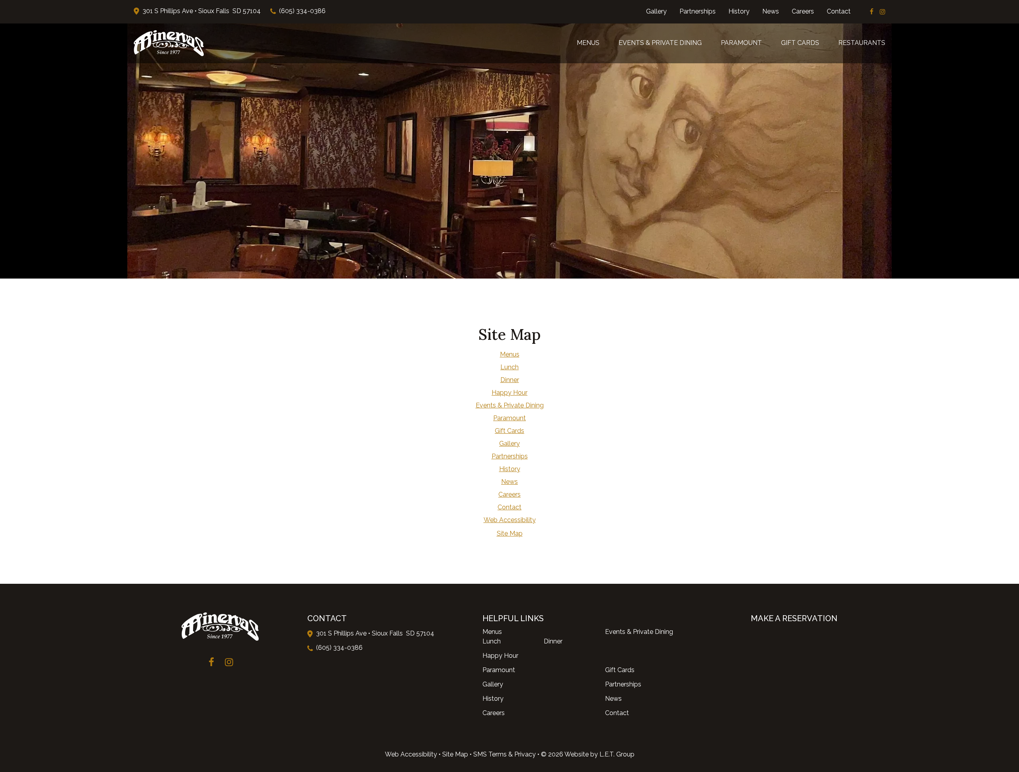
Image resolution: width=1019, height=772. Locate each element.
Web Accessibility (411, 754)
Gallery (656, 11)
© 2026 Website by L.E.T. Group (587, 754)
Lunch (509, 367)
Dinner (509, 380)
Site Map (455, 754)
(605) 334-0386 (302, 11)
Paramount (741, 43)
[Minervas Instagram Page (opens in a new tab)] (882, 12)
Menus (588, 43)
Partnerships (697, 11)
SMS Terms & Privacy (504, 754)
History (739, 11)
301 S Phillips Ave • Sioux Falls (202, 11)
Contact (839, 11)
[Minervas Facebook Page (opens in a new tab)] (871, 12)
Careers (803, 11)
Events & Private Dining (660, 43)
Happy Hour (509, 392)
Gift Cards (800, 43)
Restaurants (861, 43)
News (770, 11)
